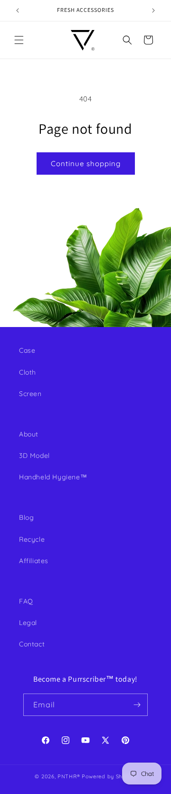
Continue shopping (86, 163)
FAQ (26, 601)
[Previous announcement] (17, 10)
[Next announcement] (153, 10)
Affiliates (33, 560)
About (28, 434)
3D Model (34, 455)
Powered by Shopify (109, 776)
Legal (28, 622)
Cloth (27, 372)
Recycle (32, 539)
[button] (19, 40)
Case (27, 350)
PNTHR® (68, 776)
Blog (26, 517)
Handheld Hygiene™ (53, 477)
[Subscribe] (136, 705)
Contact (32, 644)
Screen (30, 393)
